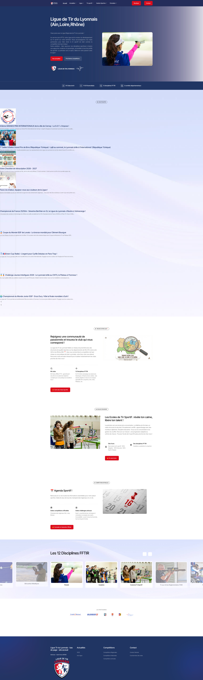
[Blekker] (93, 614)
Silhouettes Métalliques (31, 584)
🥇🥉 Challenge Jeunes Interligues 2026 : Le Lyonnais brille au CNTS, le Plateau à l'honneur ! (38, 275)
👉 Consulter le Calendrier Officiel (61, 527)
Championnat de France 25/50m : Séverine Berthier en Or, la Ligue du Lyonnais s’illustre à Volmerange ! (43, 211)
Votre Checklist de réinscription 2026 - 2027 (18, 168)
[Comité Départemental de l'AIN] (105, 614)
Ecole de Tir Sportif (136, 585)
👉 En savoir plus (111, 458)
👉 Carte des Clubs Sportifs (60, 390)
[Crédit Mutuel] (75, 614)
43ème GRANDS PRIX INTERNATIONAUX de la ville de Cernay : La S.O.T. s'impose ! (34, 126)
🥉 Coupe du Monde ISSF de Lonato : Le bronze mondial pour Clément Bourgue (33, 232)
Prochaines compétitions (73, 58)
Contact (148, 3)
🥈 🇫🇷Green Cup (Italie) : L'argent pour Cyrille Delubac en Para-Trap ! (28, 254)
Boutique (136, 3)
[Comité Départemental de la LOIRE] (112, 614)
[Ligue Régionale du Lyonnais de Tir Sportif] (54, 3)
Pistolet (66, 585)
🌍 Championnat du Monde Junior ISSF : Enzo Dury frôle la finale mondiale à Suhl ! (34, 296)
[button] (73, 3)
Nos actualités (56, 58)
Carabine (101, 585)
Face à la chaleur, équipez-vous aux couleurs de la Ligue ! (24, 190)
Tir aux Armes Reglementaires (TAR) (171, 585)
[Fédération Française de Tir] (130, 614)
